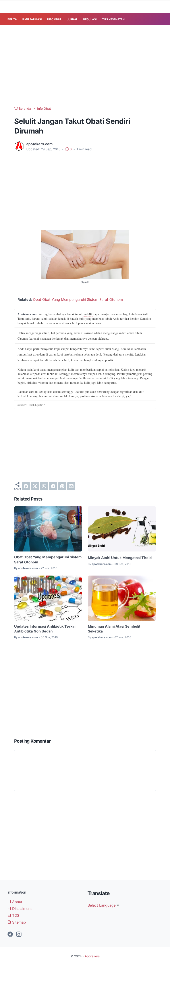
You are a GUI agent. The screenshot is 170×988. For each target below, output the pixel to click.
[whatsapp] (44, 486)
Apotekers (92, 956)
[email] (71, 486)
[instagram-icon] (18, 934)
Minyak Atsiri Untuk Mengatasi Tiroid (120, 557)
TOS (15, 915)
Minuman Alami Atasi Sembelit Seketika (114, 628)
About (16, 902)
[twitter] (35, 486)
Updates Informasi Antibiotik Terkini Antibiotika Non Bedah (45, 628)
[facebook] (26, 486)
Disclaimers (21, 908)
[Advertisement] (89, 65)
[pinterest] (62, 486)
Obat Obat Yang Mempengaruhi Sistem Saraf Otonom (78, 299)
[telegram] (53, 486)
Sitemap (18, 922)
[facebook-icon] (10, 934)
